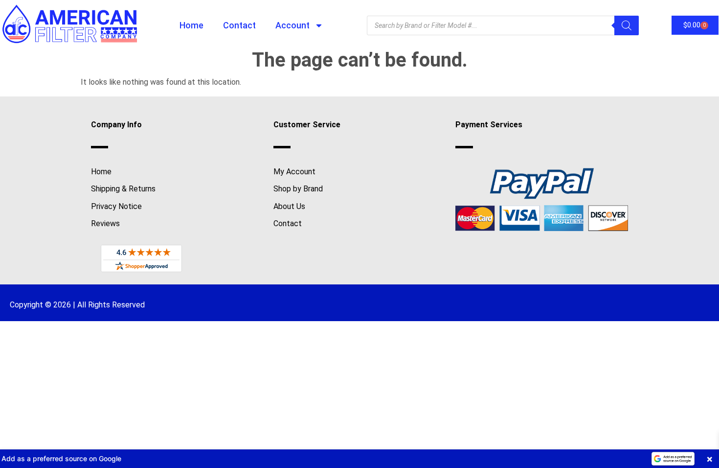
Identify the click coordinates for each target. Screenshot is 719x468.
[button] (359, 458)
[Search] (626, 25)
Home (191, 25)
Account (292, 25)
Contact (239, 25)
